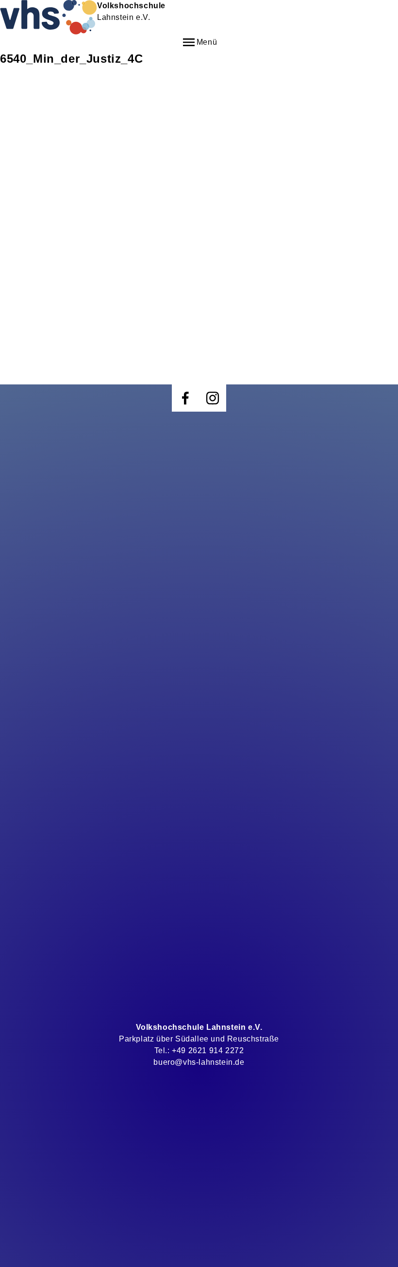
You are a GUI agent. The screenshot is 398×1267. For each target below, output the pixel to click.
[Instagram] (212, 398)
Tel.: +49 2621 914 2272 (199, 1050)
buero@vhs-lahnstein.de (198, 1062)
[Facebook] (185, 398)
